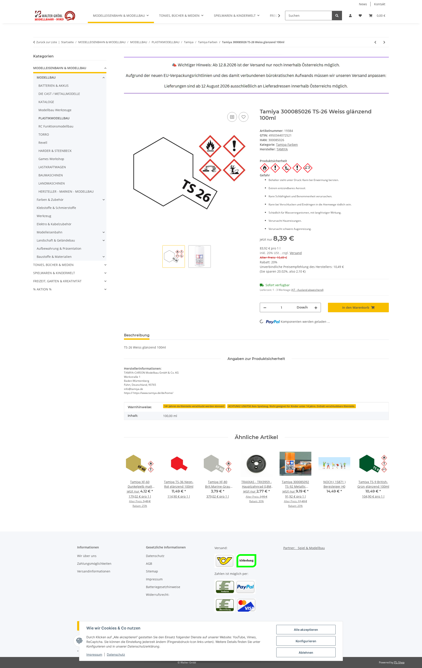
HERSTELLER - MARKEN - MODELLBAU (66, 191)
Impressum (94, 654)
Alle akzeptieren (306, 629)
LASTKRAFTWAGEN (52, 167)
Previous (131, 480)
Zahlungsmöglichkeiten (94, 563)
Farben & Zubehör (50, 199)
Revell (42, 142)
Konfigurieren (306, 641)
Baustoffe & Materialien (54, 257)
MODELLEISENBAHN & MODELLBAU (59, 68)
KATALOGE (46, 102)
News (363, 4)
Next (381, 480)
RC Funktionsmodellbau (55, 126)
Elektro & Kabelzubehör (54, 224)
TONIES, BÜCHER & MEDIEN (53, 265)
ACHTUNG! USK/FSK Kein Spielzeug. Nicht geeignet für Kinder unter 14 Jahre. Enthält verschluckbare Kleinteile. (291, 406)
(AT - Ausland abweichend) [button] (307, 290)
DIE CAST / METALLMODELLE (59, 94)
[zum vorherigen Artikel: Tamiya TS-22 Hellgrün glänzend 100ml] (375, 42)
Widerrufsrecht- (157, 594)
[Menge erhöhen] (316, 307)
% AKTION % (42, 289)
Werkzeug (44, 216)
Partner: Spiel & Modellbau (304, 548)
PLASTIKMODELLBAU (53, 118)
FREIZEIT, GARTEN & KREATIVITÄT (57, 281)
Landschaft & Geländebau (56, 240)
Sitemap (152, 571)
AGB (149, 563)
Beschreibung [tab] (136, 335)
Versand (296, 253)
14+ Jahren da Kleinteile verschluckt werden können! (194, 406)
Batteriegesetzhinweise (163, 587)
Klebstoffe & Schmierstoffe (56, 208)
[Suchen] (337, 15)
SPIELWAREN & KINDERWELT (54, 273)
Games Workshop (51, 159)
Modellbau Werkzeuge (54, 110)
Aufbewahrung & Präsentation (59, 248)
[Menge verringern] (265, 307)
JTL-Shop (399, 662)
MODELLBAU (46, 77)
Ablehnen (306, 652)
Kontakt (379, 4)
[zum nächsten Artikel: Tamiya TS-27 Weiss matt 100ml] (384, 42)
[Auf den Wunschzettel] (243, 117)
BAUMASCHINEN (50, 175)
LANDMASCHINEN (51, 183)
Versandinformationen (93, 571)
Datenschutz (116, 654)
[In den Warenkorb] (127, 106)
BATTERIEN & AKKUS (53, 85)
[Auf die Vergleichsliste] (232, 117)
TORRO (43, 134)
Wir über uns (86, 556)
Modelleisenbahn (49, 232)
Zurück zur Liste (46, 42)
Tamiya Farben (287, 144)
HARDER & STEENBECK (55, 151)
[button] (350, 15)
